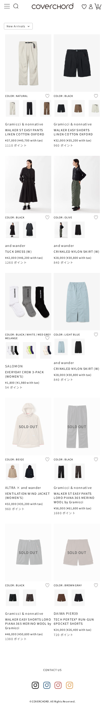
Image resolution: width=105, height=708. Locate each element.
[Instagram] (35, 685)
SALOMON (14, 366)
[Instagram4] (69, 685)
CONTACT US (52, 670)
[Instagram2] (47, 685)
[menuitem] (12, 108)
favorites (84, 6)
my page (91, 6)
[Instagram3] (58, 685)
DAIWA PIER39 (66, 613)
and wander (15, 245)
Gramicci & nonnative (24, 124)
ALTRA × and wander (23, 487)
